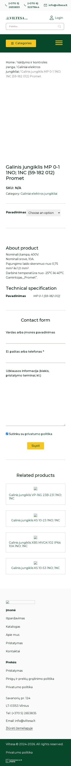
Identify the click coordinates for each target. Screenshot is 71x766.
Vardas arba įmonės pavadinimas (30, 332)
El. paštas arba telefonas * (25, 351)
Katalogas (13, 626)
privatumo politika (38, 434)
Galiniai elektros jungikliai (39, 193)
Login (59, 18)
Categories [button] (23, 43)
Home (10, 62)
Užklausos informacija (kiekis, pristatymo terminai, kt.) (27, 373)
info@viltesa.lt (58, 5)
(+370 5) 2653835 (14, 5)
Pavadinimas (16, 212)
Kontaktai (13, 651)
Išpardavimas (15, 618)
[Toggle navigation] (59, 43)
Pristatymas (14, 643)
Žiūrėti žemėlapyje (19, 728)
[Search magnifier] (59, 26)
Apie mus (12, 635)
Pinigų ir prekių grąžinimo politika (30, 679)
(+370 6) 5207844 (33, 5)
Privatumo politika (19, 687)
